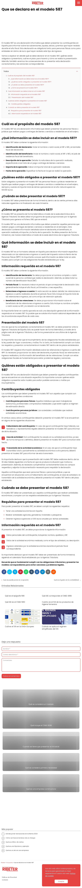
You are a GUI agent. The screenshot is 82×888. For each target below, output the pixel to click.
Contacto (5, 880)
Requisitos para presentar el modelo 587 (26, 111)
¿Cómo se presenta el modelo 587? (24, 88)
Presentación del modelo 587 (22, 97)
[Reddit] (53, 571)
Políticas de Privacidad (9, 877)
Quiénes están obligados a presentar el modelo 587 (27, 101)
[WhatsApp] (26, 571)
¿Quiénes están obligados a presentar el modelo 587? (31, 82)
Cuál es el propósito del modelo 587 (21, 76)
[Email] (48, 571)
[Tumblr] (31, 571)
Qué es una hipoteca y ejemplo (17, 846)
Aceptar (61, 881)
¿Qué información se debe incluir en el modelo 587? (30, 79)
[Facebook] (4, 571)
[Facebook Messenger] (9, 571)
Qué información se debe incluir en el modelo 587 (26, 91)
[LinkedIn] (37, 571)
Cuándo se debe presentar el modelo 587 (24, 107)
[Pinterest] (20, 571)
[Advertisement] (41, 27)
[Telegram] (42, 571)
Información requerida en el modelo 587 (26, 94)
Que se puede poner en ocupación (16, 580)
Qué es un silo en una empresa (17, 850)
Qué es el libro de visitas (15, 842)
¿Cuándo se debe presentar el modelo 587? (27, 85)
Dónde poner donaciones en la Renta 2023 (22, 834)
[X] (15, 571)
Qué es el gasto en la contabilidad (66, 580)
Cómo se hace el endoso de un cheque (20, 838)
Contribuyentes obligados (20, 104)
